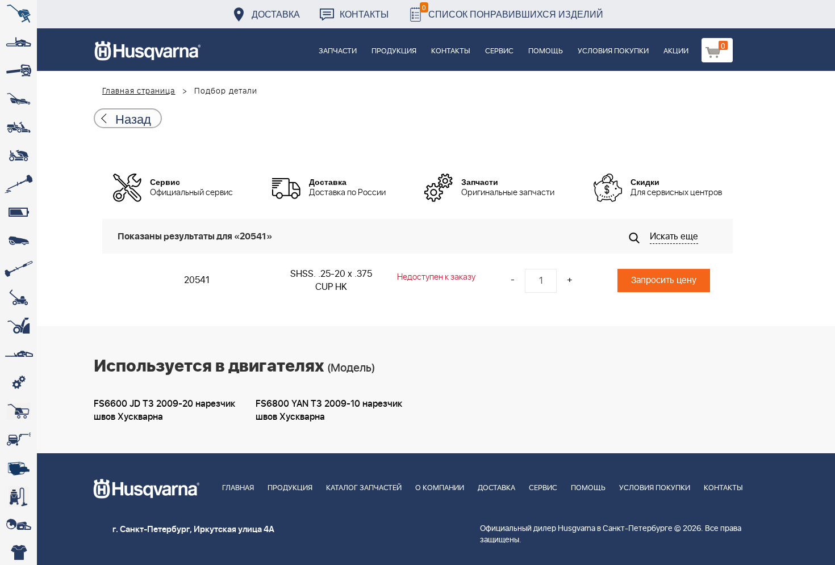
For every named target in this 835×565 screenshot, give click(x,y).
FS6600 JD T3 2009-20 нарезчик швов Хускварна (164, 410)
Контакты (364, 13)
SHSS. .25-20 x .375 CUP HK (331, 280)
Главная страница (139, 91)
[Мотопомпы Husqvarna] (18, 468)
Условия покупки (613, 51)
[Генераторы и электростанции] (18, 411)
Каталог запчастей (364, 488)
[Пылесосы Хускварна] (18, 496)
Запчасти (338, 51)
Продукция (393, 51)
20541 (197, 280)
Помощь (545, 51)
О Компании (439, 488)
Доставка (276, 13)
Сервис (499, 51)
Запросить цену (663, 280)
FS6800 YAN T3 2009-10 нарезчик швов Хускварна (329, 410)
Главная (238, 488)
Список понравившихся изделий (512, 11)
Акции (675, 51)
